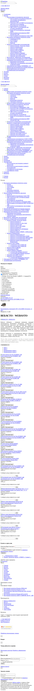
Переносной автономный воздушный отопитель (20, 67)
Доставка (6, 71)
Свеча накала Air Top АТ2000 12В (10, 371)
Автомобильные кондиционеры (15, 70)
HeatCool (12, 43)
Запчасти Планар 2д (15, 221)
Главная (6, 88)
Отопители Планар (15, 38)
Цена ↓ (6, 347)
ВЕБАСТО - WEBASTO (9, 274)
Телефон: (3, 548)
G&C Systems (6, 284)
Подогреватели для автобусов (18, 25)
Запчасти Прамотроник (16, 47)
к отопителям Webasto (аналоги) (18, 252)
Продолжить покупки (6, 650)
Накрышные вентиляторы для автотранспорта (19, 60)
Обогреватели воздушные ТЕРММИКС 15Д (19, 66)
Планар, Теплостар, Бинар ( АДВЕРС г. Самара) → (17, 557)
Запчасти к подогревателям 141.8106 (20, 239)
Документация (8, 162)
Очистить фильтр (5, 295)
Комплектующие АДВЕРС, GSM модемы (21, 231)
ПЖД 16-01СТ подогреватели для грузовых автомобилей (19, 27)
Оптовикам (7, 160)
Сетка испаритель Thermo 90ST (9, 460)
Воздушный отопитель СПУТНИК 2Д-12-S (12, 299)
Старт (5, 606)
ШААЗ (4, 279)
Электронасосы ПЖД (16, 51)
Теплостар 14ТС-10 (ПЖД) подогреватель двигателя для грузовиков (21, 23)
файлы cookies (16, 682)
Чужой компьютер (7, 662)
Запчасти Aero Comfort (16, 48)
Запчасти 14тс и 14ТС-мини (17, 226)
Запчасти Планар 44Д (16, 224)
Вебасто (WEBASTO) (9, 601)
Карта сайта (7, 577)
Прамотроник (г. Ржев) (9, 273)
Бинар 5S (9, 194)
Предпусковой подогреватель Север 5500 (21, 35)
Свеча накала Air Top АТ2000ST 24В (11, 363)
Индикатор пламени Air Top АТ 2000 (11, 385)
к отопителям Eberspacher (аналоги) (19, 257)
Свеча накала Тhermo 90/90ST (9, 445)
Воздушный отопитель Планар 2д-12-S (14, 589)
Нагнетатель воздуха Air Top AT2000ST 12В (12, 430)
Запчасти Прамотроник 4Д (17, 234)
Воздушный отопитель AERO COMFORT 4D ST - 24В (18, 595)
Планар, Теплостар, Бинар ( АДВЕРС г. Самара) (16, 276)
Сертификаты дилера (12, 170)
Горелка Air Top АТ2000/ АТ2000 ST (10, 400)
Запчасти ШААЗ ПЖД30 (17, 50)
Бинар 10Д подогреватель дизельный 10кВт (19, 201)
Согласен (3, 689)
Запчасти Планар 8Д (15, 227)
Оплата (6, 73)
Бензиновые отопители (16, 100)
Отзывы (6, 580)
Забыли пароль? (5, 666)
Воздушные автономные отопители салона (18, 37)
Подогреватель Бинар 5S (16, 106)
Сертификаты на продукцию (15, 169)
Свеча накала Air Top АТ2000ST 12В (11, 356)
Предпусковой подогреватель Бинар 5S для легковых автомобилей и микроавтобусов (20, 20)
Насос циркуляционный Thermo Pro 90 (11, 503)
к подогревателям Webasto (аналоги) (20, 253)
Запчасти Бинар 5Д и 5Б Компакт (19, 229)
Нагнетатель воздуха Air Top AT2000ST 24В (12, 437)
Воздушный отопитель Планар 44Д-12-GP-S (16, 594)
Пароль (3, 660)
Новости (6, 74)
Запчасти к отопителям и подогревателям (18, 44)
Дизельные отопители (16, 101)
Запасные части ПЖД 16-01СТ (18, 54)
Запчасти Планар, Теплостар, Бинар (19, 46)
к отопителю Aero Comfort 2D (18, 244)
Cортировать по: (5, 344)
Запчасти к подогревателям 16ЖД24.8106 (21, 237)
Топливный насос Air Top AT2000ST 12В (12, 467)
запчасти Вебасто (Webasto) (17, 53)
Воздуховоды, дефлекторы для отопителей (18, 57)
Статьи (6, 76)
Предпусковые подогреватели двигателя (18, 17)
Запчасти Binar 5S (15, 230)
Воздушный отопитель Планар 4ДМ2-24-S (15, 588)
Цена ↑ (6, 349)
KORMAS (5, 292)
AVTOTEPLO (14, 40)
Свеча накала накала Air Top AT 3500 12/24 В (13, 393)
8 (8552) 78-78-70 (5, 620)
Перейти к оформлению (19, 650)
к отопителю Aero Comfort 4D (18, 246)
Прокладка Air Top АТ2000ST (9, 408)
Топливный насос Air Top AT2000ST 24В (12, 478)
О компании (7, 14)
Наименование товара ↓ (10, 350)
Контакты (6, 77)
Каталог (6, 15)
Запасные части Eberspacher (17, 56)
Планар (9, 184)
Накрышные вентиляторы (17, 61)
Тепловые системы (8, 289)
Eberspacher (6, 285)
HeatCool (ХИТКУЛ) (8, 290)
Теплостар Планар (9, 605)
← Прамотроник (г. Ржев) (11, 555)
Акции (6, 156)
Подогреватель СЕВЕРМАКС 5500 (19, 107)
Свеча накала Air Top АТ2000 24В (10, 378)
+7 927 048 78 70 (5, 5)
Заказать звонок (5, 8)
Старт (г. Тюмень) (7, 277)
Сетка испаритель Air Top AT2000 (10, 415)
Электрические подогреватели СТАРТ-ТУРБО (19, 58)
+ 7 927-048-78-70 (5, 619)
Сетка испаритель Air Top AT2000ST (10, 423)
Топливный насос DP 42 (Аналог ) (10, 528)
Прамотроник (7, 603)
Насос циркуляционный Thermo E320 (11, 516)
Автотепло (13, 96)
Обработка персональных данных (10, 633)
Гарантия (6, 79)
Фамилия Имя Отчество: (8, 546)
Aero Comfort (13, 41)
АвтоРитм (5, 281)
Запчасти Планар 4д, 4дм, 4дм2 (18, 223)
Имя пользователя (5, 658)
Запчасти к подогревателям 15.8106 (19, 236)
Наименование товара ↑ (10, 352)
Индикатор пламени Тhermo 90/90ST (11, 452)
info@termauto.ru (5, 622)
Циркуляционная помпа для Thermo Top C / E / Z (14, 490)
